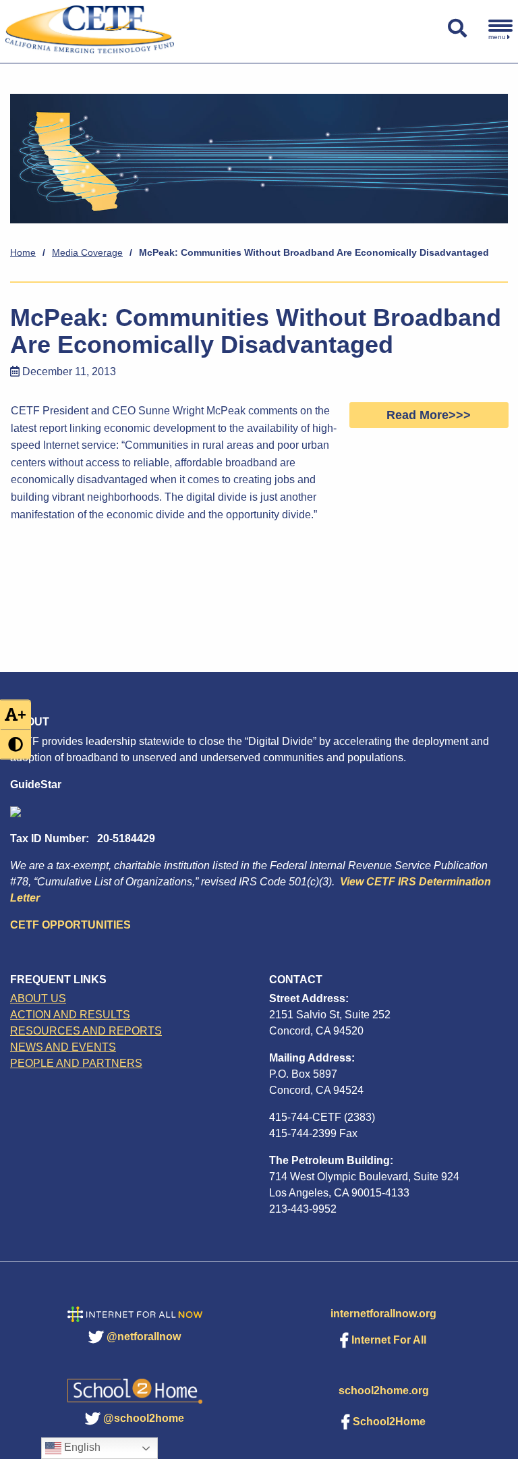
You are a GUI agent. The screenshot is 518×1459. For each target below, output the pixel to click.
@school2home (143, 1418)
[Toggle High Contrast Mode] (15, 744)
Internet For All (388, 1340)
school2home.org (384, 1390)
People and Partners (76, 1063)
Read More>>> (428, 415)
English (80, 1447)
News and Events (63, 1047)
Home (23, 252)
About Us (38, 998)
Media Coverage (87, 252)
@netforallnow (144, 1336)
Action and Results (70, 1014)
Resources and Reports (86, 1031)
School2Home (389, 1421)
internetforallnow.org (383, 1313)
